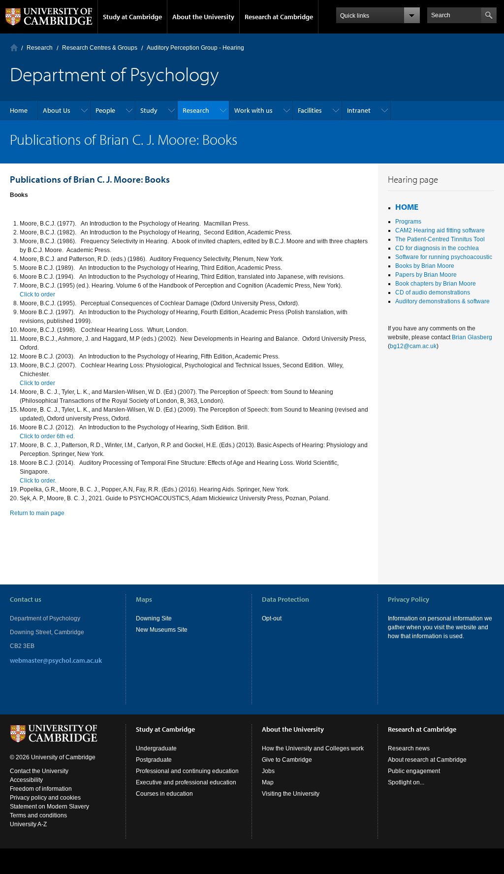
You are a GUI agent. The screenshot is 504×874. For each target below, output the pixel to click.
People (105, 110)
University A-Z (28, 824)
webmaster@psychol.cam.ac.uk (56, 660)
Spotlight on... (406, 782)
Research (40, 47)
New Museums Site (162, 629)
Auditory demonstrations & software (442, 301)
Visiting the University (290, 793)
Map (268, 782)
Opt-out (272, 618)
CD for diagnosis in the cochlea (437, 248)
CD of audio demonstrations (432, 292)
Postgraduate (154, 759)
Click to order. (38, 480)
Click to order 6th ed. (47, 436)
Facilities (310, 110)
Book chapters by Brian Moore (435, 283)
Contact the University (39, 771)
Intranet (359, 110)
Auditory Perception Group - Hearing (195, 47)
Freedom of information (41, 788)
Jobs (268, 771)
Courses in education (164, 793)
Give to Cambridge (287, 759)
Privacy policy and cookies (45, 797)
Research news (409, 748)
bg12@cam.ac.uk (413, 346)
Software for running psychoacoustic (443, 257)
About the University (203, 16)
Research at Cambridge (279, 16)
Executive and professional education (186, 782)
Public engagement (414, 771)
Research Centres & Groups (99, 47)
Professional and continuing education (187, 771)
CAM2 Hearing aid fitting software (440, 230)
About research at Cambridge (427, 759)
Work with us (253, 110)
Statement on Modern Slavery (49, 806)
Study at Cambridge (132, 16)
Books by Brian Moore (425, 265)
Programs (409, 221)
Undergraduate (156, 748)
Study (149, 110)
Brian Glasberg (472, 337)
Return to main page (37, 513)
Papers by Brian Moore (426, 274)
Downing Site (154, 618)
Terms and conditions (38, 815)
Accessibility (26, 780)
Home (14, 47)
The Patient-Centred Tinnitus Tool (440, 239)
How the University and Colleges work (313, 748)
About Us (56, 110)
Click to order (37, 294)
